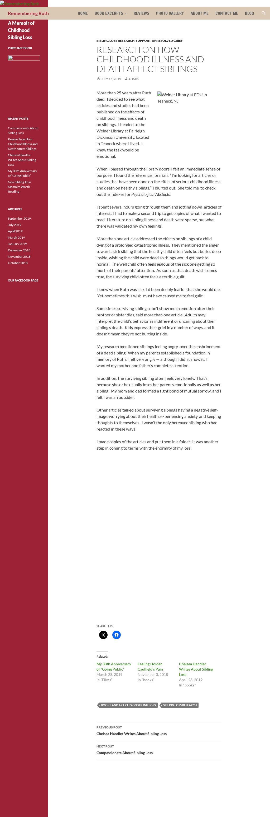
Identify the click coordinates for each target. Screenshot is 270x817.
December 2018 (19, 250)
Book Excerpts (109, 13)
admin (133, 79)
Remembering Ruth (28, 13)
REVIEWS (141, 13)
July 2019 (14, 225)
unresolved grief (167, 41)
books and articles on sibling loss (128, 705)
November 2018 (19, 257)
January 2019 (17, 244)
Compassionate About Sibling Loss (125, 749)
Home (83, 13)
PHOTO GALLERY (170, 13)
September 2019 (19, 218)
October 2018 (18, 263)
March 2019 (16, 237)
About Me (200, 13)
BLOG (249, 13)
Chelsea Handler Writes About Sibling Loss (196, 669)
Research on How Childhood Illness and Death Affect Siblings (23, 144)
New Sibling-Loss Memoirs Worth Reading (19, 186)
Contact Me (226, 13)
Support (143, 41)
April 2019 (15, 231)
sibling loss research (115, 41)
